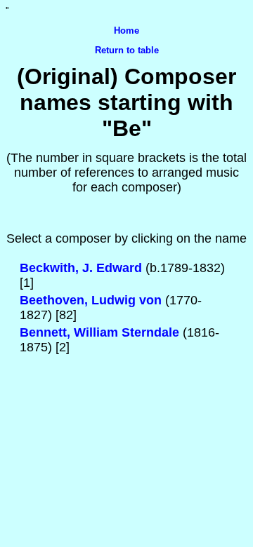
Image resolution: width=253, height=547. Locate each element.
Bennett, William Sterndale (99, 332)
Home (126, 30)
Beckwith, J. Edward (81, 268)
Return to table (127, 50)
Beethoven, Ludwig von (91, 300)
